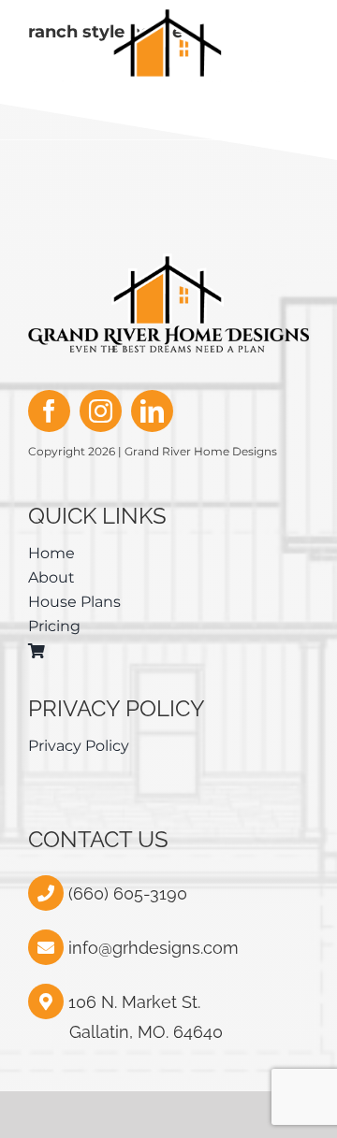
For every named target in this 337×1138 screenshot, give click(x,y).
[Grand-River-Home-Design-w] (168, 16)
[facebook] (49, 411)
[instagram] (101, 411)
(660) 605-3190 (125, 893)
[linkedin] (152, 411)
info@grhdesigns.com (153, 948)
